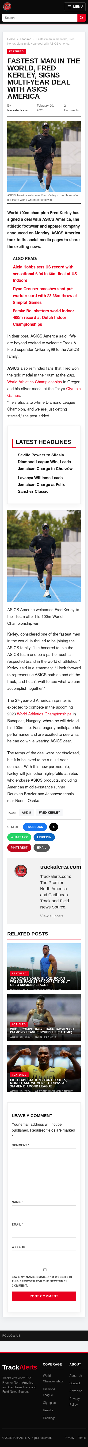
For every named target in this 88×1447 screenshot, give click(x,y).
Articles (19, 1024)
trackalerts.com (18, 110)
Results (48, 1410)
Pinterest (19, 847)
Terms (82, 1437)
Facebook (35, 827)
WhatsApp (19, 837)
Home (11, 39)
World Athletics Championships (34, 381)
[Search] (81, 18)
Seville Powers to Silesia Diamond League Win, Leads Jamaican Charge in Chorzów (45, 462)
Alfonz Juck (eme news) (54, 1091)
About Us (75, 1375)
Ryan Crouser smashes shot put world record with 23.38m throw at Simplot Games (45, 295)
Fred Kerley (49, 812)
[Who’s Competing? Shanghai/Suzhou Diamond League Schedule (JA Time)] (44, 1017)
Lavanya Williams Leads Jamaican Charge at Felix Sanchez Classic (41, 485)
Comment (20, 1145)
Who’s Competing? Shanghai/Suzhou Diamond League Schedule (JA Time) (42, 1031)
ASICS (26, 812)
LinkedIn (44, 837)
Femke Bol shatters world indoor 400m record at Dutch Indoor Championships (43, 317)
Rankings (49, 1418)
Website (18, 1247)
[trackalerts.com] (24, 871)
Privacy (69, 1437)
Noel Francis (45, 1037)
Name (17, 1202)
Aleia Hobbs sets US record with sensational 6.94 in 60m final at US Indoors (45, 273)
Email (41, 847)
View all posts (51, 916)
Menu (78, 6)
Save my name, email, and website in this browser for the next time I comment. (42, 1281)
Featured (25, 39)
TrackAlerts (19, 1437)
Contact (74, 1383)
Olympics (49, 1402)
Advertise (75, 1391)
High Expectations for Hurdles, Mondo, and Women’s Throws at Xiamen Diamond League (38, 1083)
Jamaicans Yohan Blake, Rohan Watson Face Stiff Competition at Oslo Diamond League (40, 982)
